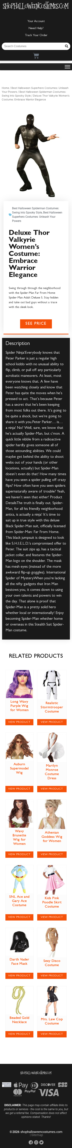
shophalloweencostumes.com (41, 1132)
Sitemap (37, 1135)
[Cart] (36, 56)
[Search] (66, 46)
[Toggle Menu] (67, 66)
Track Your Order (36, 35)
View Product (19, 722)
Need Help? (36, 28)
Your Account (36, 21)
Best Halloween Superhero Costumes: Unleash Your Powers (37, 217)
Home (5, 88)
